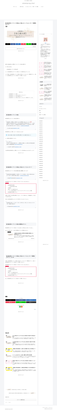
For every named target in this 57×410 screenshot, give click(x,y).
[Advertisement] (28, 14)
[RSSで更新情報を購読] (21, 306)
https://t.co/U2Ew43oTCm (18, 144)
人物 (6, 296)
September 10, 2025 (16, 128)
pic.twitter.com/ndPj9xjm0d (25, 125)
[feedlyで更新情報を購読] (20, 306)
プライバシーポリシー (45, 407)
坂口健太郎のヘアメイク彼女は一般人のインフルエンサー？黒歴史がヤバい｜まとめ (21, 97)
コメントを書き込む (21, 399)
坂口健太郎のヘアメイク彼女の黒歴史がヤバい (15, 96)
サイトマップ (50, 407)
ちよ (45, 42)
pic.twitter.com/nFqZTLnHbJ (24, 175)
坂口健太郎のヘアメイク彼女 (13, 93)
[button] (33, 44)
